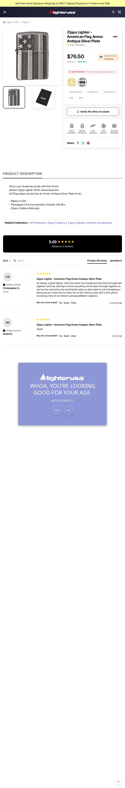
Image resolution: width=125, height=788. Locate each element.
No (56, 410)
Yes (69, 410)
